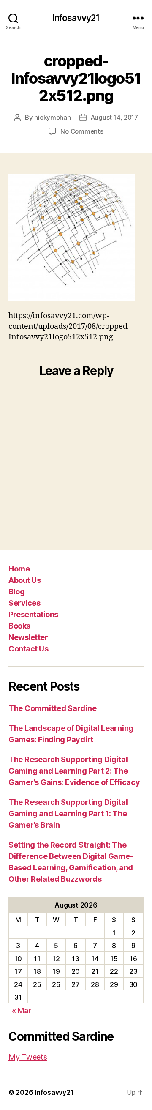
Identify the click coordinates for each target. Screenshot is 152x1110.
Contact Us (28, 648)
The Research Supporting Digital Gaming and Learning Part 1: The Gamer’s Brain (68, 813)
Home (19, 568)
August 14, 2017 (114, 117)
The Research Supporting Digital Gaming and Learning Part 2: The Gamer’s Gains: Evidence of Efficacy (74, 771)
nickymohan (52, 117)
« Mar (21, 1010)
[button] (71, 237)
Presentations (33, 614)
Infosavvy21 (76, 18)
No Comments (81, 131)
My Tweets (27, 1057)
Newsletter (28, 637)
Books (19, 625)
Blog (16, 591)
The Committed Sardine (52, 708)
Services (24, 603)
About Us (24, 580)
